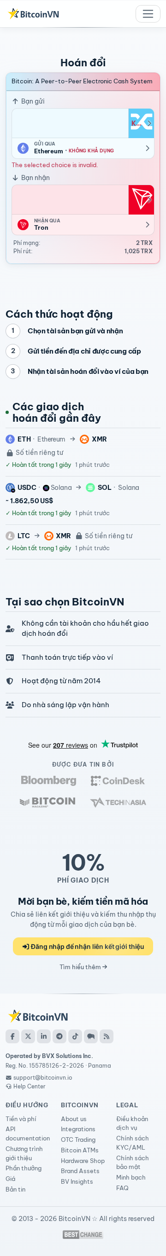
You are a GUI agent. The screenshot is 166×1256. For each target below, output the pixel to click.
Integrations (78, 1129)
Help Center (29, 1086)
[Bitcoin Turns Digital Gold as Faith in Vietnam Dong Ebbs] (48, 780)
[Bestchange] (83, 1234)
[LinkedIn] (44, 1036)
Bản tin (15, 1189)
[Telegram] (59, 1036)
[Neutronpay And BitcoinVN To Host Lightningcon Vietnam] (47, 802)
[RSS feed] (106, 1036)
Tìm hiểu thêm (80, 967)
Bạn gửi (32, 101)
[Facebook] (12, 1036)
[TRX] (141, 200)
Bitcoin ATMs (80, 1150)
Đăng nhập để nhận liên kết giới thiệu (87, 946)
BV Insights (77, 1181)
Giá (10, 1178)
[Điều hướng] (148, 14)
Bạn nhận (35, 178)
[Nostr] (91, 1036)
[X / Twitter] (28, 1036)
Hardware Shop (83, 1160)
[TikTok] (75, 1036)
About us (74, 1118)
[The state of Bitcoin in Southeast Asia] (118, 802)
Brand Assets (80, 1171)
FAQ (122, 1188)
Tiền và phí (21, 1118)
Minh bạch (131, 1177)
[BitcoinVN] (33, 14)
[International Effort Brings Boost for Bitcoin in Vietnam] (117, 780)
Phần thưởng (24, 1168)
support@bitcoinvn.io (42, 1077)
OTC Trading (78, 1139)
